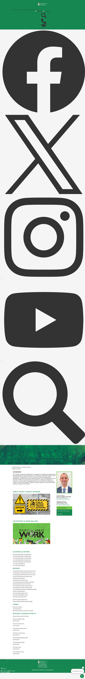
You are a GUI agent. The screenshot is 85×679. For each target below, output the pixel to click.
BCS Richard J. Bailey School (19, 633)
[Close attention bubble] (83, 668)
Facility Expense (16, 620)
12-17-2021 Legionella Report (19, 563)
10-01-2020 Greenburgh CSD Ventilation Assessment (23, 582)
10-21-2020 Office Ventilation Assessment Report (22, 585)
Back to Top (3, 659)
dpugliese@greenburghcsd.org (64, 498)
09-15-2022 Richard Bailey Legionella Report (22, 561)
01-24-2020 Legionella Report (19, 565)
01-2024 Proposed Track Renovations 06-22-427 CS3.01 (24, 572)
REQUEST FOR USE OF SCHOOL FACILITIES (23, 610)
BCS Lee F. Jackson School (18, 623)
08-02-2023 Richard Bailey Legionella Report (22, 554)
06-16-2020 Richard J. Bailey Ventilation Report (22, 587)
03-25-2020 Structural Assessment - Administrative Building (25, 589)
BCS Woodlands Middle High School (20, 637)
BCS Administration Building (19, 642)
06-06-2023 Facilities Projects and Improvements (22, 576)
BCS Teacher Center (17, 647)
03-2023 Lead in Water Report (19, 578)
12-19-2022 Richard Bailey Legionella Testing (22, 558)
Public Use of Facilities (17, 606)
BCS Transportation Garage (18, 651)
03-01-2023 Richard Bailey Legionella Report (22, 556)
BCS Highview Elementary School (20, 628)
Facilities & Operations (16, 467)
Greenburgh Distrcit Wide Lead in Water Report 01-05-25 (24, 570)
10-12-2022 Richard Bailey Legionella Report (22, 559)
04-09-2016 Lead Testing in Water (19, 596)
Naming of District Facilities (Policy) (20, 599)
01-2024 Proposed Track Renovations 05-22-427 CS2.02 (24, 574)
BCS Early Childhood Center (18, 618)
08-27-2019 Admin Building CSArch (20, 594)
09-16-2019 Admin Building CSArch (20, 593)
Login (4, 668)
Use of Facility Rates (17, 608)
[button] (16, 10)
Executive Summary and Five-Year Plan (21, 616)
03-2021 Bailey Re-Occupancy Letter (20, 580)
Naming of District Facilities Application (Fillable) (23, 601)
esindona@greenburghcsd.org (64, 504)
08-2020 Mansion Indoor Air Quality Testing (21, 583)
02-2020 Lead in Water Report (19, 591)
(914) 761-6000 (44, 666)
